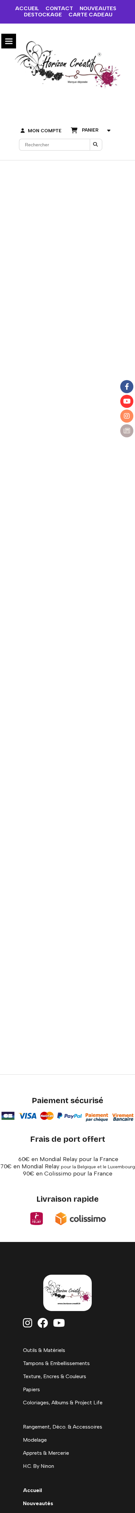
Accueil (32, 1490)
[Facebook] (126, 386)
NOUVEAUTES (98, 8)
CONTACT (59, 8)
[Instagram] (126, 416)
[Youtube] (126, 401)
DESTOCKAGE (43, 14)
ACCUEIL (27, 8)
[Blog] (126, 430)
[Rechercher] (96, 145)
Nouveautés (38, 1503)
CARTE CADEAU (90, 14)
